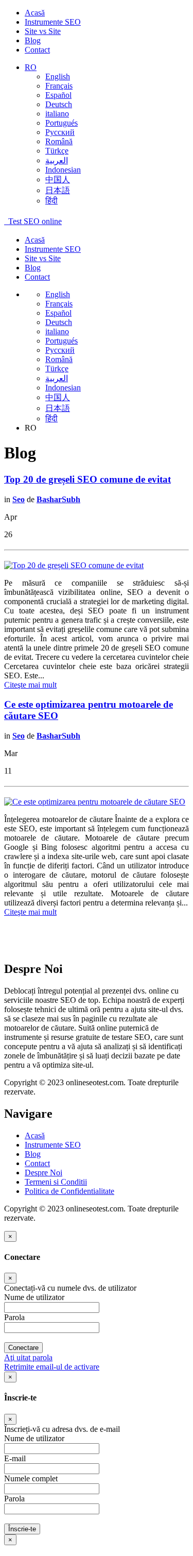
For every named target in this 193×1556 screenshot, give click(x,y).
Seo (18, 499)
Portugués (61, 122)
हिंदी (51, 200)
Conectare (23, 1348)
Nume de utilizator (34, 1297)
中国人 (57, 179)
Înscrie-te (22, 1529)
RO (31, 67)
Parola (14, 1317)
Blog (33, 40)
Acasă (35, 12)
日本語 (57, 190)
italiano (57, 113)
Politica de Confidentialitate (69, 1191)
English (57, 76)
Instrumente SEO (53, 22)
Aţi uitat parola (28, 1357)
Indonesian (63, 169)
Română (59, 141)
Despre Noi (43, 1172)
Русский (60, 132)
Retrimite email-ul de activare (51, 1366)
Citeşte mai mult (30, 684)
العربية (56, 160)
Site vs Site (43, 31)
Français (59, 85)
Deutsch (58, 104)
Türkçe (56, 150)
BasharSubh (58, 499)
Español (58, 95)
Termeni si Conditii (56, 1181)
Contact (37, 49)
